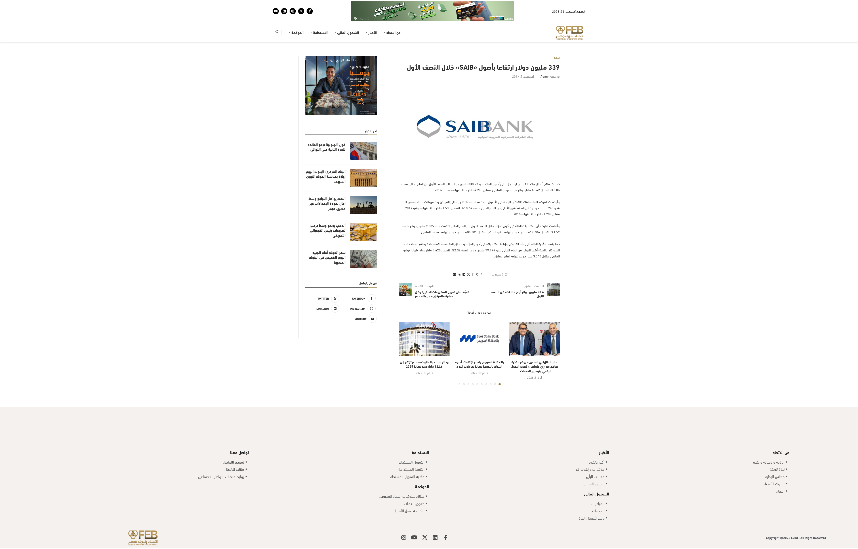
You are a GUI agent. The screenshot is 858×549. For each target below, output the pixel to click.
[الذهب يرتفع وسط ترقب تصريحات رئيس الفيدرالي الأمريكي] (363, 218)
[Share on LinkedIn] (464, 260)
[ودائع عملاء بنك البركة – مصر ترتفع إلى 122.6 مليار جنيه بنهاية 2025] (424, 325)
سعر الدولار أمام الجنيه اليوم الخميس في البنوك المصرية (327, 243)
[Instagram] (293, 4)
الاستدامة (320, 18)
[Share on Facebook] (473, 260)
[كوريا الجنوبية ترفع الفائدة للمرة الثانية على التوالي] (363, 137)
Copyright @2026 (778, 523)
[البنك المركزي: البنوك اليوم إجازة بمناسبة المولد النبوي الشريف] (363, 164)
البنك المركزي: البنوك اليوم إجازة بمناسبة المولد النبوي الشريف (325, 162)
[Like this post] (477, 260)
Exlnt (795, 523)
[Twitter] (301, 4)
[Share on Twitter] (468, 260)
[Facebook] (310, 4)
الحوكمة (297, 18)
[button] (405, 339)
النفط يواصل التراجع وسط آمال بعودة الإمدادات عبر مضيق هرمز (327, 189)
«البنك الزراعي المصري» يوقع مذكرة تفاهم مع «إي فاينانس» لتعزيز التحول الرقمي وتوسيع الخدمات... (534, 352)
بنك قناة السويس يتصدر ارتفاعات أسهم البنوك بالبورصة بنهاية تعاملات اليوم (479, 350)
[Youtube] (276, 4)
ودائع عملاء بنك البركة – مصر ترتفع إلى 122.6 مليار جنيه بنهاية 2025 (424, 350)
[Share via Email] (454, 260)
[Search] (277, 18)
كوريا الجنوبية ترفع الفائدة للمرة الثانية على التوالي (326, 133)
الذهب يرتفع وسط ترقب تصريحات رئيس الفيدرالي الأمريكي (327, 216)
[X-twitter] (424, 523)
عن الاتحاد (393, 18)
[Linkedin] (284, 4)
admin (544, 62)
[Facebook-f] (445, 523)
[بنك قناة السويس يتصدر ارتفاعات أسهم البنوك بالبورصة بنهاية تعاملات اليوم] (479, 325)
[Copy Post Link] (459, 260)
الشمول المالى (348, 18)
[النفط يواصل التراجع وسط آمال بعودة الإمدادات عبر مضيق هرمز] (363, 191)
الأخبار (372, 18)
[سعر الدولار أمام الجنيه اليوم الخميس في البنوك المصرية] (363, 245)
